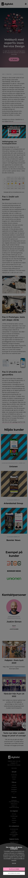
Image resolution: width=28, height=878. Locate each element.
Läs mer (14, 863)
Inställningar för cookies (14, 873)
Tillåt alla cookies (14, 869)
